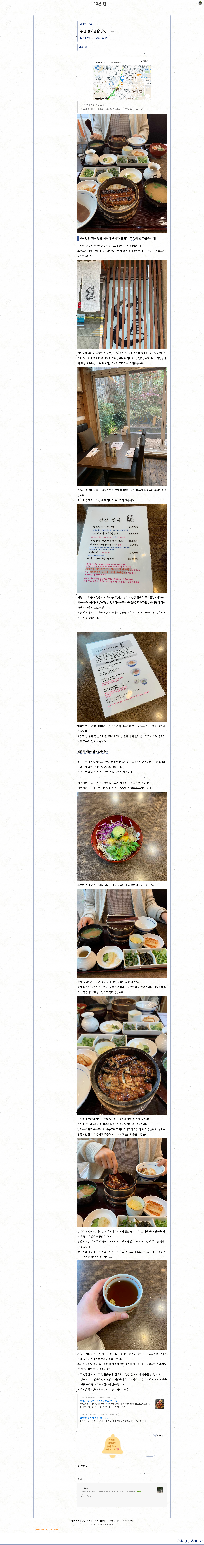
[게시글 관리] (152, 1436)
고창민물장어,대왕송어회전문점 (94, 1418)
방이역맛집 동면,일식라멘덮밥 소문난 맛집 (99, 1401)
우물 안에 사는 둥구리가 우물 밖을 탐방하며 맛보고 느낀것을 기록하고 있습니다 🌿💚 (111, 1492)
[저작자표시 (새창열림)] (166, 1436)
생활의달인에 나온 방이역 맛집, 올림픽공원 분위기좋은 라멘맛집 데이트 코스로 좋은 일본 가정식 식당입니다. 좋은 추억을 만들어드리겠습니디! (115, 1405)
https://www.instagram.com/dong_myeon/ (96, 1397)
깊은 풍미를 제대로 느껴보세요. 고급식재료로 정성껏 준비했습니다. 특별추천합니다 (113, 1421)
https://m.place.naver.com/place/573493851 (97, 1415)
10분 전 (100, 3)
